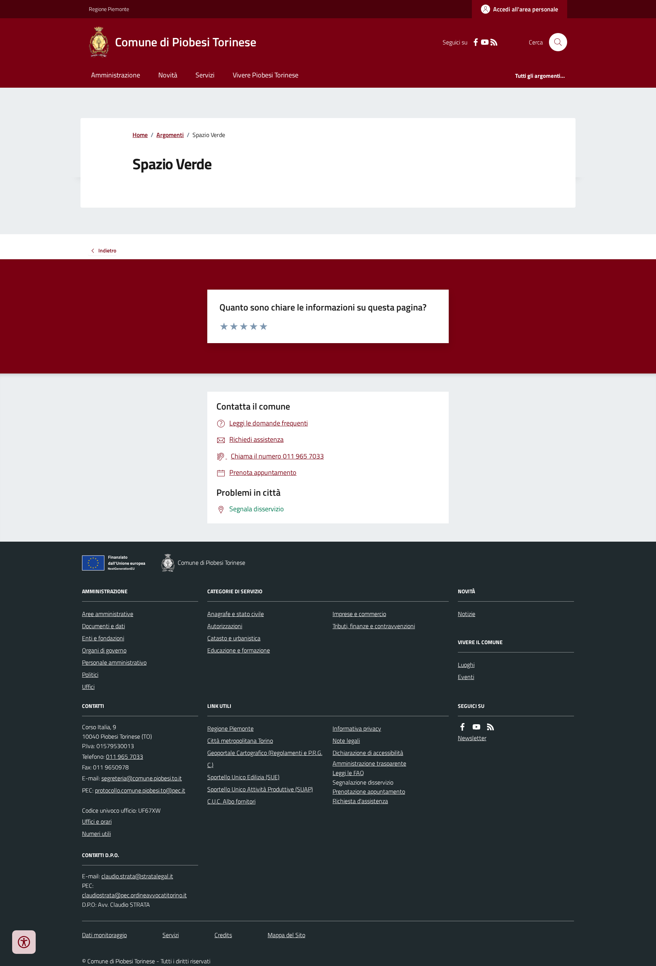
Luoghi (466, 664)
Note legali (346, 740)
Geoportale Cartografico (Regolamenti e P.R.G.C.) (264, 758)
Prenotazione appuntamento (369, 791)
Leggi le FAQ (348, 772)
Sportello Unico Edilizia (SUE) (243, 777)
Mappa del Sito (286, 934)
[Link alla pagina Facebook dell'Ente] (462, 727)
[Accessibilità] (24, 942)
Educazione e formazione (238, 650)
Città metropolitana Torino (240, 740)
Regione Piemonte (109, 9)
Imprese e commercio (359, 613)
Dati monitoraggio (104, 934)
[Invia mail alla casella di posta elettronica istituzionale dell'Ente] (141, 778)
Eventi (466, 676)
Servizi (205, 75)
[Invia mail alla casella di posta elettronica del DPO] (137, 876)
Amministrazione (115, 75)
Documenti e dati (103, 625)
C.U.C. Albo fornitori (231, 801)
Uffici (88, 686)
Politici (90, 674)
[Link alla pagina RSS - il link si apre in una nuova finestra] (493, 42)
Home (140, 134)
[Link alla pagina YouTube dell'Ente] (476, 727)
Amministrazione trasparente (369, 763)
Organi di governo (104, 650)
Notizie (466, 613)
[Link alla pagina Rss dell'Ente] (490, 727)
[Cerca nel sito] (555, 42)
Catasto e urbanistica (233, 638)
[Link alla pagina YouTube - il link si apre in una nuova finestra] (484, 42)
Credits (223, 934)
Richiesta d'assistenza (360, 800)
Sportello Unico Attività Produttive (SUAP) (260, 789)
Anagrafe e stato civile (235, 613)
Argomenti (170, 134)
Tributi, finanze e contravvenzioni (374, 625)
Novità (167, 75)
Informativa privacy (357, 728)
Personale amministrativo (114, 662)
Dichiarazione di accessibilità (368, 752)
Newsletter (472, 737)
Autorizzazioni (224, 625)
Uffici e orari (97, 821)
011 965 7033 (124, 756)
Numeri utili (96, 833)
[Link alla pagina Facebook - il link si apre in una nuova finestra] (475, 42)
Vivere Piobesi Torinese (265, 75)
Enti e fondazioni (103, 638)
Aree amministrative (107, 613)
